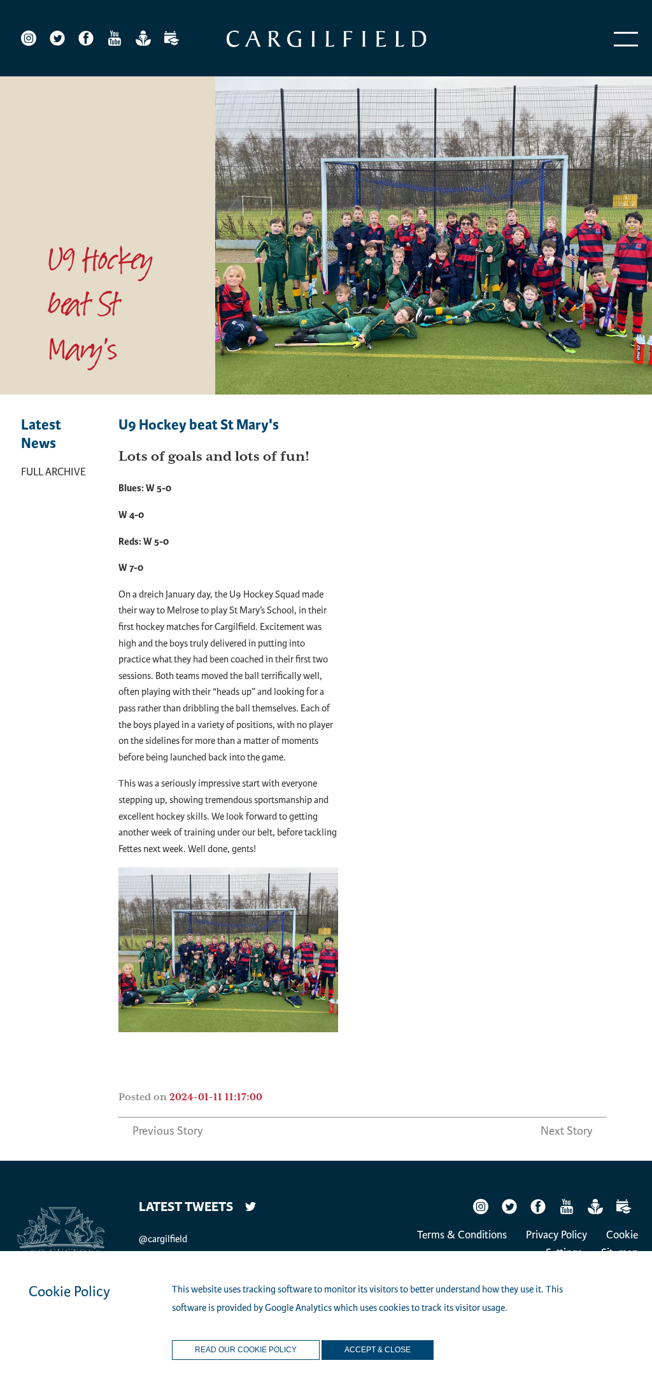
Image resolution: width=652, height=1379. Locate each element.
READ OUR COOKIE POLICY (246, 1349)
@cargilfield (163, 1239)
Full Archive (53, 472)
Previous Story (167, 1131)
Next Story (567, 1131)
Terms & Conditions (462, 1235)
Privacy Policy (556, 1235)
